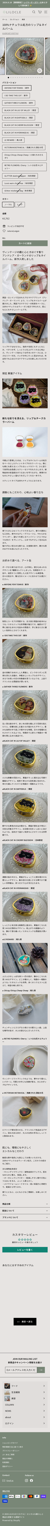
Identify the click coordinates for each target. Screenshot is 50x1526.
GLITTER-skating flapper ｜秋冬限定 (20, 176)
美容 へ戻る (27, 1321)
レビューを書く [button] (25, 1249)
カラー (5, 199)
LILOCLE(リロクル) (10, 33)
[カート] (40, 12)
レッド (20, 204)
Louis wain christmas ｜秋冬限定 (18, 183)
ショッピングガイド (10, 1443)
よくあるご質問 (8, 1454)
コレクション (14, 19)
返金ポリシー (7, 1466)
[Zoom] (39, 70)
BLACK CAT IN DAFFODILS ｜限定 (18, 117)
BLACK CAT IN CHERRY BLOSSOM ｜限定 (21, 125)
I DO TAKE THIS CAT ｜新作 (16, 95)
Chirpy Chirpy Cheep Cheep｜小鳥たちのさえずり (23, 156)
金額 (4, 213)
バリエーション (9, 82)
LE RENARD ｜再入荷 (13, 140)
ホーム (4, 19)
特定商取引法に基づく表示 (12, 1447)
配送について (8, 1210)
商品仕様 (6, 1203)
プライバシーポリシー (10, 1450)
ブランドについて (10, 1217)
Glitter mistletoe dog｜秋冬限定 (18, 190)
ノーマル (8, 204)
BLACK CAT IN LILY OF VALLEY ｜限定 (20, 110)
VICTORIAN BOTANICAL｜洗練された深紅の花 (23, 147)
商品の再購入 (7, 1458)
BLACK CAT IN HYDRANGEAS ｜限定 (19, 132)
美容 (23, 19)
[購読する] (41, 1370)
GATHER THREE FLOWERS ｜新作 (18, 103)
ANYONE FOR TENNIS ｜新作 (16, 88)
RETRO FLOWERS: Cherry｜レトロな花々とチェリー (23, 167)
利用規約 (5, 1462)
